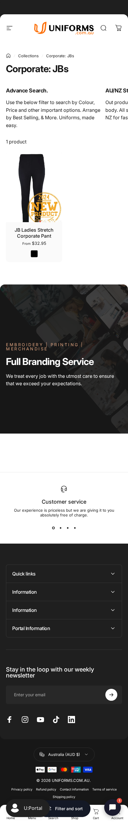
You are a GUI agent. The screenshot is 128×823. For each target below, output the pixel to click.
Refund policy (46, 789)
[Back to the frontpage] (8, 55)
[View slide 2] (60, 528)
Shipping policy (64, 797)
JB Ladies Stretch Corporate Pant (34, 233)
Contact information (74, 789)
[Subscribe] (111, 695)
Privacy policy (21, 789)
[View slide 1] (53, 528)
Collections (28, 55)
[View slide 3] (67, 528)
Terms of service (104, 789)
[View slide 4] (74, 528)
